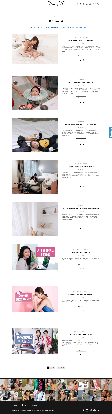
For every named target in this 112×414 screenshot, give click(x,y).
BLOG (14, 4)
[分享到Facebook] (78, 60)
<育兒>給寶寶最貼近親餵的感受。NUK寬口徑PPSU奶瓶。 (81, 124)
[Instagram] (80, 4)
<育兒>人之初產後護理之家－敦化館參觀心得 (81, 166)
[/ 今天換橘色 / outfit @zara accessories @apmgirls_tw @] (72, 395)
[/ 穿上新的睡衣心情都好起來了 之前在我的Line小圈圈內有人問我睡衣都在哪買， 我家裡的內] (95, 395)
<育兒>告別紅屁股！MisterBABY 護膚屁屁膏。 (81, 40)
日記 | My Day (70, 27)
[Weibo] (83, 4)
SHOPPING (28, 4)
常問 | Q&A (79, 27)
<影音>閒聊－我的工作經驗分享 (81, 252)
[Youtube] (86, 4)
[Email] (98, 410)
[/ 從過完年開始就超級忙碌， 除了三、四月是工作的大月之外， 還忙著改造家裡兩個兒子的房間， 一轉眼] (72, 384)
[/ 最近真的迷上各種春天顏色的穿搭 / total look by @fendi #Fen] (95, 384)
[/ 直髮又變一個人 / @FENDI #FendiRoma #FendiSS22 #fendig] (16, 395)
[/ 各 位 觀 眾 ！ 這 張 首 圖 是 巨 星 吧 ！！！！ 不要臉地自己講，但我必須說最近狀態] (28, 395)
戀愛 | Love (36, 27)
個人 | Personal (84, 37)
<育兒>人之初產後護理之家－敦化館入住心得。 (80, 82)
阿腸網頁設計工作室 (49, 410)
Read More (80, 55)
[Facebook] (77, 4)
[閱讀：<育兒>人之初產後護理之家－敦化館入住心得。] (35, 92)
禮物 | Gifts (87, 27)
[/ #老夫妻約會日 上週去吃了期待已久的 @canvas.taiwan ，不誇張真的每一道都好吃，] (16, 384)
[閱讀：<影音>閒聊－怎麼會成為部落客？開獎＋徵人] (35, 298)
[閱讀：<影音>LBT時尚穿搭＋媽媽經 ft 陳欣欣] (35, 341)
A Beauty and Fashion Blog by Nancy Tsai (56, 4)
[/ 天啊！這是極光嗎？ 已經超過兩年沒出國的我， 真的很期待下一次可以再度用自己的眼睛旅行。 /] (39, 384)
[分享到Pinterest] (83, 60)
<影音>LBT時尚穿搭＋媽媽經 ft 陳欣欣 (80, 334)
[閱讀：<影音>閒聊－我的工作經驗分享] (35, 256)
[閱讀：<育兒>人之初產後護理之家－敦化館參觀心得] (35, 177)
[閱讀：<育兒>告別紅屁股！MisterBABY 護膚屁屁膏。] (35, 48)
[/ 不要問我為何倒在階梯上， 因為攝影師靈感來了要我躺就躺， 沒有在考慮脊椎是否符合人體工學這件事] (5, 384)
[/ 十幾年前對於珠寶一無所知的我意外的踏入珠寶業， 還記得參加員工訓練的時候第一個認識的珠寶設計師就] (39, 395)
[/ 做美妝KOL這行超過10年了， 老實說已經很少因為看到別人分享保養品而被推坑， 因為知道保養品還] (106, 384)
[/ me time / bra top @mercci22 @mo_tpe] (5, 395)
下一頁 (62, 367)
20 (58, 367)
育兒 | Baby (54, 27)
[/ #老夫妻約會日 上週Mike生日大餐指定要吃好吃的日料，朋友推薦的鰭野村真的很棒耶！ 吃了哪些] (106, 395)
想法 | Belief (29, 27)
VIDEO (20, 4)
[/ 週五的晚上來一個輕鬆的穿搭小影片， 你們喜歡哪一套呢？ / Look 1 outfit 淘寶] (84, 384)
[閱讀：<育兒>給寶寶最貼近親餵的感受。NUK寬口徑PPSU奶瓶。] (35, 152)
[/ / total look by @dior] (50, 395)
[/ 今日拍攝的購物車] (61, 384)
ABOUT (36, 4)
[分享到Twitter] (81, 60)
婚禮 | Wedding (45, 27)
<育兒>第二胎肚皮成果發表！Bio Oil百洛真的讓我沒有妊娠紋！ (80, 208)
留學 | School (62, 27)
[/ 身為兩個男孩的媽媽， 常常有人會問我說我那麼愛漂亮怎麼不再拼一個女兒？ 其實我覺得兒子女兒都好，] (28, 384)
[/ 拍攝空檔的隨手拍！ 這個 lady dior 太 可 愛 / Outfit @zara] (50, 384)
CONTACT (42, 4)
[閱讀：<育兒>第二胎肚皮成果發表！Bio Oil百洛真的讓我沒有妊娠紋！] (35, 236)
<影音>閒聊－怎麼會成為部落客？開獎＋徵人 (81, 294)
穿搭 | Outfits (77, 331)
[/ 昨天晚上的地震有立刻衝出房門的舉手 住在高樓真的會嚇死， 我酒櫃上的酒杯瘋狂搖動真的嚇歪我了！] (61, 395)
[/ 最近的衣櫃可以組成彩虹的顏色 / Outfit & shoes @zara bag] (84, 395)
